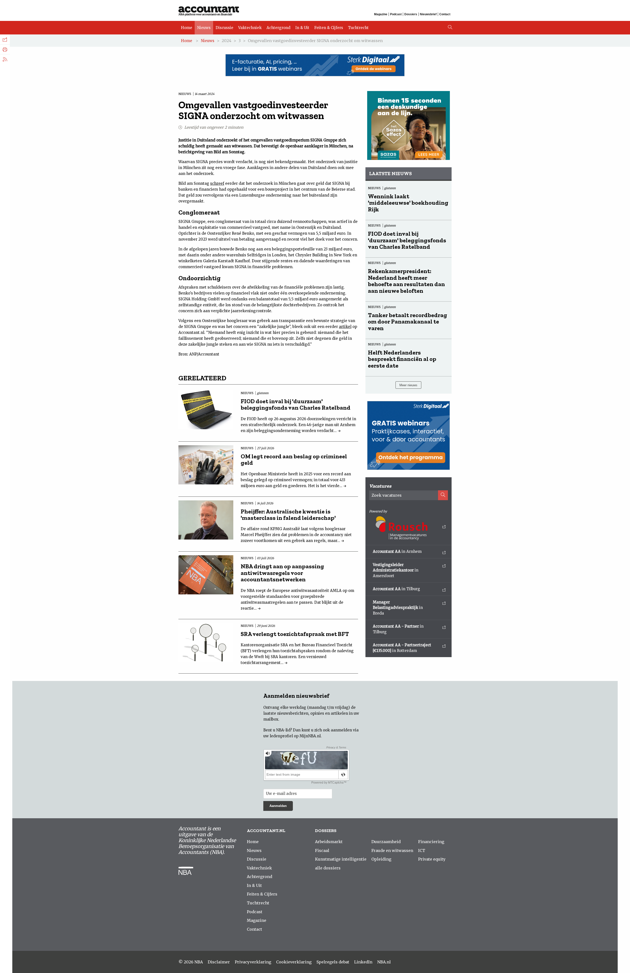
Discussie (224, 27)
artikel (345, 326)
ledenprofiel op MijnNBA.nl (295, 736)
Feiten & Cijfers (328, 27)
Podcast (396, 14)
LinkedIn (363, 961)
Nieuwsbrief (428, 14)
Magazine (380, 14)
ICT (421, 850)
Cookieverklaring (294, 961)
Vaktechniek (250, 27)
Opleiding (381, 859)
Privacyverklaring (253, 961)
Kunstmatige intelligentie (340, 859)
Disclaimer (219, 961)
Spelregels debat (332, 961)
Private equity (431, 859)
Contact (444, 14)
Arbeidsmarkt (329, 841)
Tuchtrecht (358, 27)
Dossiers (410, 14)
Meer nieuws (408, 385)
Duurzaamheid (386, 841)
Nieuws (204, 27)
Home (186, 27)
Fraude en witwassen (392, 850)
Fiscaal (322, 850)
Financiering (431, 841)
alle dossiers (328, 867)
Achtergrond (278, 27)
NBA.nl (384, 961)
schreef (217, 183)
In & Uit (302, 27)
